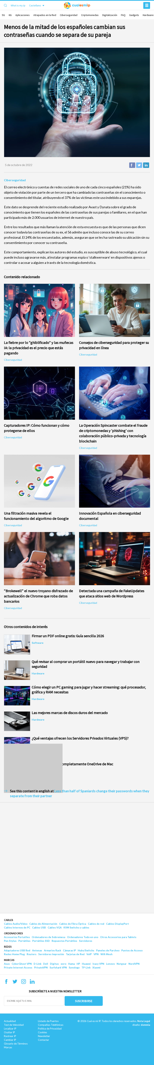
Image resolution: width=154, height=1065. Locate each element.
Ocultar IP (9, 1032)
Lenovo (110, 963)
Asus (7, 963)
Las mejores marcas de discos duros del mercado (70, 712)
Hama (71, 963)
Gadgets (134, 15)
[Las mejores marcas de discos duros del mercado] (17, 721)
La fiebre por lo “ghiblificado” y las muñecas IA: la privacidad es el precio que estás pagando (38, 347)
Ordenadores (13, 933)
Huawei (86, 963)
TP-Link (86, 967)
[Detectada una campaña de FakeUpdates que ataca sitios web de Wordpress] (114, 558)
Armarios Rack (52, 950)
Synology (74, 967)
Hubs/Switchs (86, 950)
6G (10, 15)
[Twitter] (15, 983)
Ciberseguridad (68, 15)
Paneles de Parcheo (107, 950)
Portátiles (24, 940)
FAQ (123, 15)
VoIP (89, 954)
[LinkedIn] (32, 983)
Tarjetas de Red (75, 954)
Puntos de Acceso (132, 950)
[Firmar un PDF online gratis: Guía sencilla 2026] (17, 644)
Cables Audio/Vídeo (15, 923)
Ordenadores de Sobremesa (48, 937)
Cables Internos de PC (17, 927)
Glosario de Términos (16, 1043)
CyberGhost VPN (22, 963)
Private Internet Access (18, 967)
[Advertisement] (33, 768)
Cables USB (39, 927)
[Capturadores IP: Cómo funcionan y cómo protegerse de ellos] (39, 393)
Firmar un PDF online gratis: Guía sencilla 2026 (68, 635)
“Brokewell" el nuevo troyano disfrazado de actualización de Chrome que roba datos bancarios (38, 596)
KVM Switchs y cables (76, 927)
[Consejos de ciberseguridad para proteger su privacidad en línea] (114, 310)
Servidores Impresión (51, 954)
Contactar (43, 1039)
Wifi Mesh (106, 954)
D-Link (37, 963)
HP (78, 963)
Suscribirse (83, 1001)
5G (3, 15)
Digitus (54, 963)
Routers (31, 954)
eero (63, 963)
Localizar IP (10, 1028)
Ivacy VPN (98, 963)
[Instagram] (23, 983)
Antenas (37, 950)
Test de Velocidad (14, 1024)
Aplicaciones (22, 15)
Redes (8, 946)
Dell (45, 963)
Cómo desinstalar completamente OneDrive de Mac (72, 764)
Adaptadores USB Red (17, 950)
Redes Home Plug (14, 954)
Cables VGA (55, 927)
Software (37, 642)
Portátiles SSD (41, 940)
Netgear (122, 963)
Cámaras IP (69, 950)
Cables (8, 920)
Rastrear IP (10, 1036)
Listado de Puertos (48, 1021)
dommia (145, 1024)
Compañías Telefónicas (50, 1024)
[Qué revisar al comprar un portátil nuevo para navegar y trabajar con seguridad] (17, 670)
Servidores (85, 940)
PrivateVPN (41, 967)
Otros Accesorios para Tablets (118, 937)
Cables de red (96, 923)
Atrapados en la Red (44, 15)
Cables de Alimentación (43, 923)
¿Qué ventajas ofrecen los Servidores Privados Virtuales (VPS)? (80, 738)
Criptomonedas (90, 15)
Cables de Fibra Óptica (72, 923)
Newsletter (44, 1036)
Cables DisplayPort (117, 923)
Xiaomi (96, 967)
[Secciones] (146, 5)
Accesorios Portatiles (17, 937)
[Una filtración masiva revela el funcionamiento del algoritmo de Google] (39, 481)
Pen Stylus (10, 940)
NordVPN (134, 963)
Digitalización (109, 15)
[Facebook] (6, 983)
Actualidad (10, 1021)
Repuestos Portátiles (64, 940)
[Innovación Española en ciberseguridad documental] (114, 481)
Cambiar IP (10, 1039)
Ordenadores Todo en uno (82, 937)
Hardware (148, 15)
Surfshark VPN (58, 967)
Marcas (9, 960)
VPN (96, 954)
